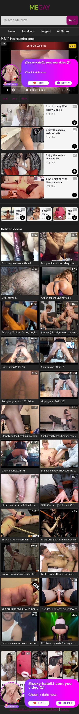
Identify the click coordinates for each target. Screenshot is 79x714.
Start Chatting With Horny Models (57, 108)
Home (11, 31)
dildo (24, 98)
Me (39, 7)
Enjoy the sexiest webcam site (56, 132)
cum (14, 98)
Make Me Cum (19, 212)
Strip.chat (50, 113)
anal (5, 98)
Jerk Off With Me (36, 45)
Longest (46, 31)
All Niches (63, 31)
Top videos (28, 31)
